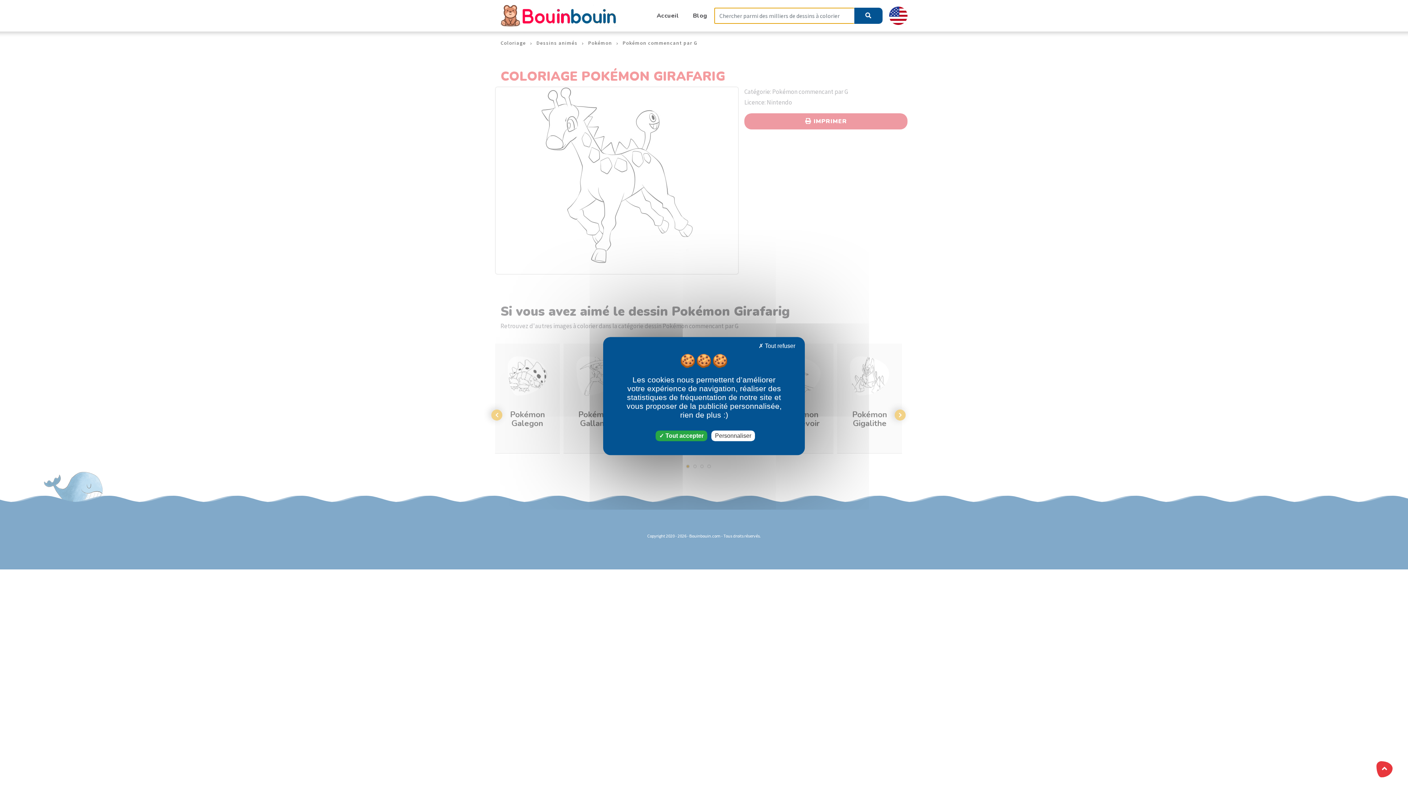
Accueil (668, 15)
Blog (700, 15)
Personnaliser (733, 436)
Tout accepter (684, 436)
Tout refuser (779, 346)
